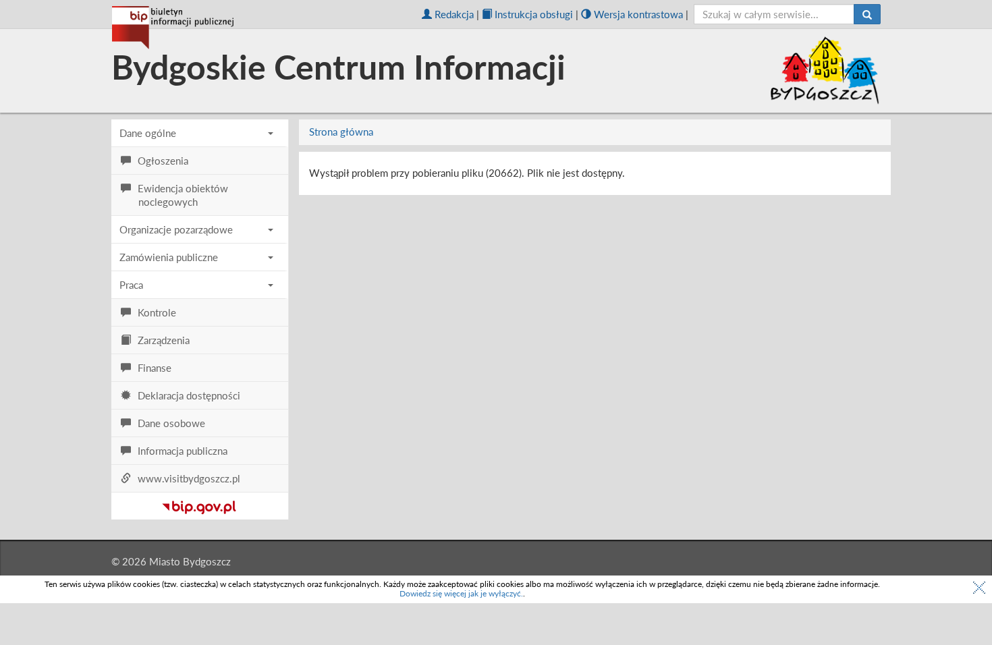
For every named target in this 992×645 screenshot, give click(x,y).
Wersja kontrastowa (638, 14)
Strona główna (341, 131)
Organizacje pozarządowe (176, 229)
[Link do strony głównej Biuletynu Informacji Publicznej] (199, 505)
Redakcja (454, 14)
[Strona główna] (172, 27)
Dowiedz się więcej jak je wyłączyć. (461, 593)
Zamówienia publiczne (168, 257)
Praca (131, 285)
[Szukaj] (867, 14)
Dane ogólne (147, 133)
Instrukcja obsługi (534, 14)
